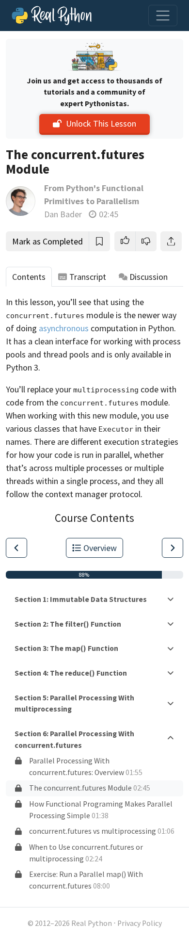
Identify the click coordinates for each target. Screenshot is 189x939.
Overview (100, 547)
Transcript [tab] (87, 276)
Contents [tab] (29, 276)
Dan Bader (63, 214)
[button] (125, 241)
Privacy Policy (139, 923)
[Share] (171, 241)
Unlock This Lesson (101, 123)
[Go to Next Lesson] (172, 548)
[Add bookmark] (99, 241)
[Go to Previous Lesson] (16, 548)
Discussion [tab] (148, 276)
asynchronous (64, 328)
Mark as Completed (47, 241)
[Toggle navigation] (162, 15)
